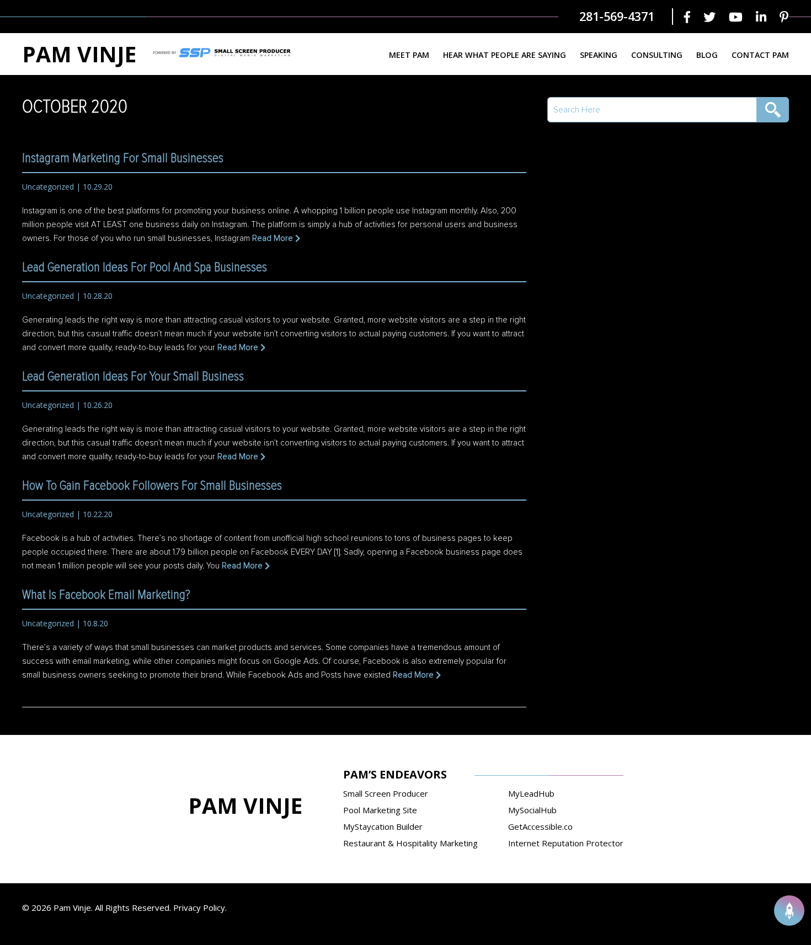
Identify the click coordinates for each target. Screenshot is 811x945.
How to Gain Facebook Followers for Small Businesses (152, 485)
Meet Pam (409, 55)
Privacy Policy (199, 907)
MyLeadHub (531, 793)
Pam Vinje (79, 53)
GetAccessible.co (540, 826)
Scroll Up (789, 910)
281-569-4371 (616, 16)
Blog (707, 55)
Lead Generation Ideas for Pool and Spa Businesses (144, 267)
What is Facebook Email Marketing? (106, 595)
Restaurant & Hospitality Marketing (410, 843)
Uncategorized (48, 186)
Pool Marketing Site (380, 809)
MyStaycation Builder (383, 826)
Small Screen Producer (385, 793)
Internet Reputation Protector (565, 843)
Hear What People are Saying (504, 55)
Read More (272, 238)
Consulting (656, 55)
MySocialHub (532, 809)
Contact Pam (760, 55)
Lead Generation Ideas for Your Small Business (133, 376)
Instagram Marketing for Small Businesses (122, 158)
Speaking (598, 55)
